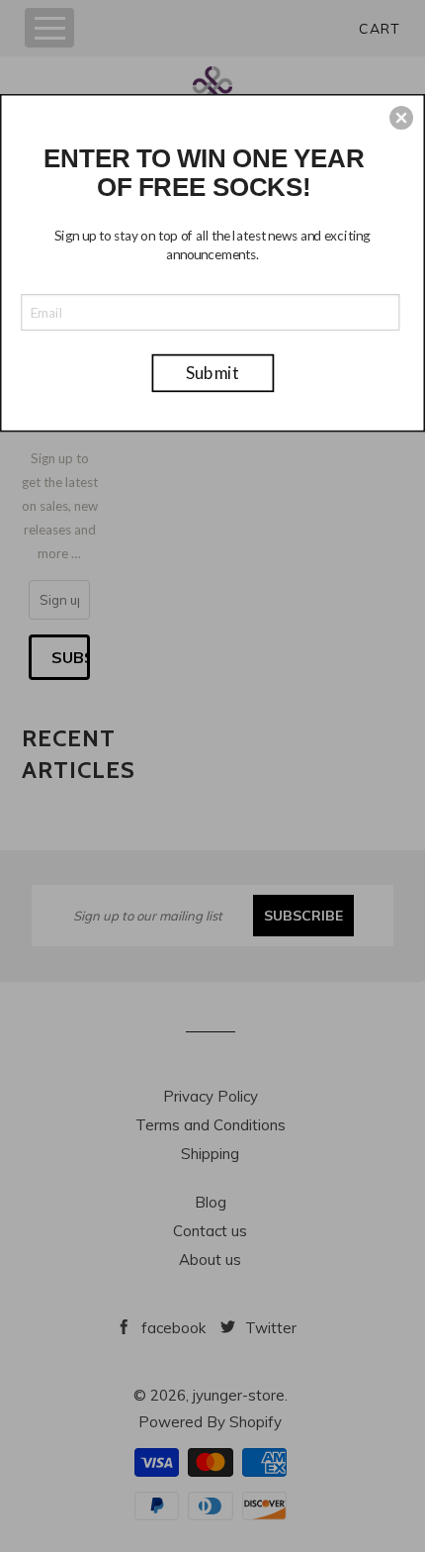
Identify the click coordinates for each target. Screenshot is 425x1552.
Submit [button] (213, 372)
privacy (213, 487)
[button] (401, 118)
